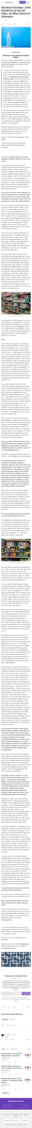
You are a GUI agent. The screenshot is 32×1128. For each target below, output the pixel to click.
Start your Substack (11, 1120)
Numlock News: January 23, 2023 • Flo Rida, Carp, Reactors (12, 1067)
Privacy (16, 1114)
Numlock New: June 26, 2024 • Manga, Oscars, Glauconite (11, 1055)
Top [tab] (3, 1049)
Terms (21, 1114)
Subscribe (22, 2)
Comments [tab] (5, 1019)
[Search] (29, 1049)
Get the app (24, 1120)
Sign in (28, 2)
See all (5, 1093)
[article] (16, 1058)
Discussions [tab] (14, 1049)
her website (20, 137)
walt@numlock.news (9, 948)
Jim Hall (7, 1035)
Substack (7, 1124)
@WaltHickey (24, 944)
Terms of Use (24, 997)
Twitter (3, 139)
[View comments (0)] (10, 1089)
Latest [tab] (7, 1049)
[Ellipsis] (30, 1034)
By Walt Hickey (5, 1058)
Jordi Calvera (20, 145)
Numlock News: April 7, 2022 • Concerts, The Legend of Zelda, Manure (12, 1080)
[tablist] (8, 1019)
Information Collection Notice (17, 999)
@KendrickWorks (6, 920)
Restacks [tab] (12, 1019)
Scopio (5, 147)
